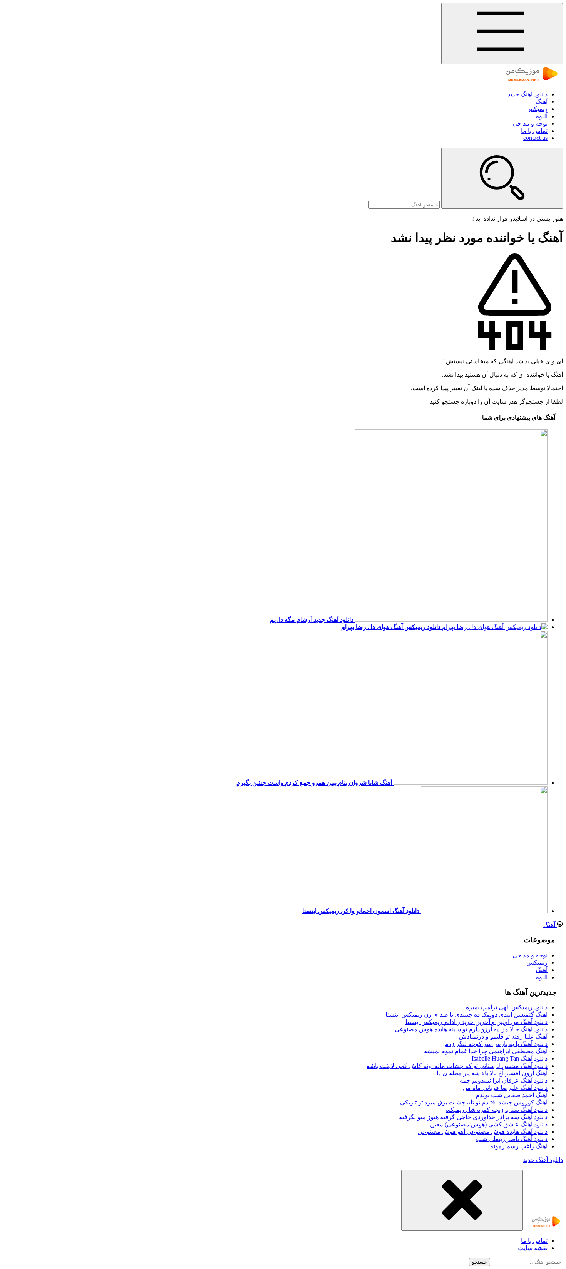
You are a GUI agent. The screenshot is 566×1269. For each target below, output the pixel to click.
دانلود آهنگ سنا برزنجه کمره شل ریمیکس (495, 1109)
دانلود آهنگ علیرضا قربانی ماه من (505, 1087)
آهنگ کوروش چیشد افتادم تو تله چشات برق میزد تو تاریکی (474, 1102)
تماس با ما (534, 131)
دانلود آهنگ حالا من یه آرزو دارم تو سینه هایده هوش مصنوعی (471, 1029)
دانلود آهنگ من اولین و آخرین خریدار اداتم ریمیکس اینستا (476, 1022)
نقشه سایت (533, 1248)
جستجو (479, 1262)
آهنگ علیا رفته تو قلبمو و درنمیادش (503, 1036)
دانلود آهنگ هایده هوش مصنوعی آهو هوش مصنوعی (483, 1131)
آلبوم (541, 116)
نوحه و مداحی (530, 123)
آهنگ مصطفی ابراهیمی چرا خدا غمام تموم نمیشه (486, 1051)
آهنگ (542, 101)
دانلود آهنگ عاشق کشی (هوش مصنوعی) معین (489, 1124)
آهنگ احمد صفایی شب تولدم (512, 1095)
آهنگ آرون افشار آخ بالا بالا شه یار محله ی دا (492, 1073)
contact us (535, 137)
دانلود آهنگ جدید (527, 94)
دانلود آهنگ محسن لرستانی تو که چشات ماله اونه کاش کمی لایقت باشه (457, 1066)
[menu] (502, 33)
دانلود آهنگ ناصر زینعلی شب (512, 1139)
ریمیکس (537, 109)
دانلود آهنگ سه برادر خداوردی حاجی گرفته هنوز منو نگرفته (473, 1117)
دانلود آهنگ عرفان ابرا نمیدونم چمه (504, 1080)
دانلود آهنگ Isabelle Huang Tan (510, 1058)
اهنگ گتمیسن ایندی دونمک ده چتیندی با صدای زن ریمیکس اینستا (466, 1014)
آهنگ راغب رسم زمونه (519, 1146)
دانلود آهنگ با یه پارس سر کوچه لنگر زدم (496, 1044)
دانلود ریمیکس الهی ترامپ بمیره (507, 1007)
